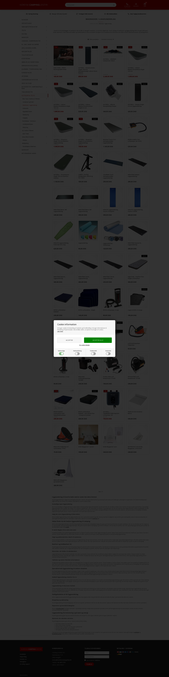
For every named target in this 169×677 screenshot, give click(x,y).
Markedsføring (77, 351)
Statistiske (108, 351)
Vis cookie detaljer (84, 345)
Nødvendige (61, 351)
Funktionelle (93, 351)
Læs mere (60, 331)
